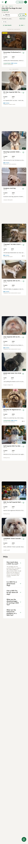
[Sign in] (25, 2)
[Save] (23, 52)
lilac (5, 21)
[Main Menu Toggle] (2, 2)
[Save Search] (24, 839)
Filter (24, 15)
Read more (22, 18)
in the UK (5, 10)
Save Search (8, 25)
